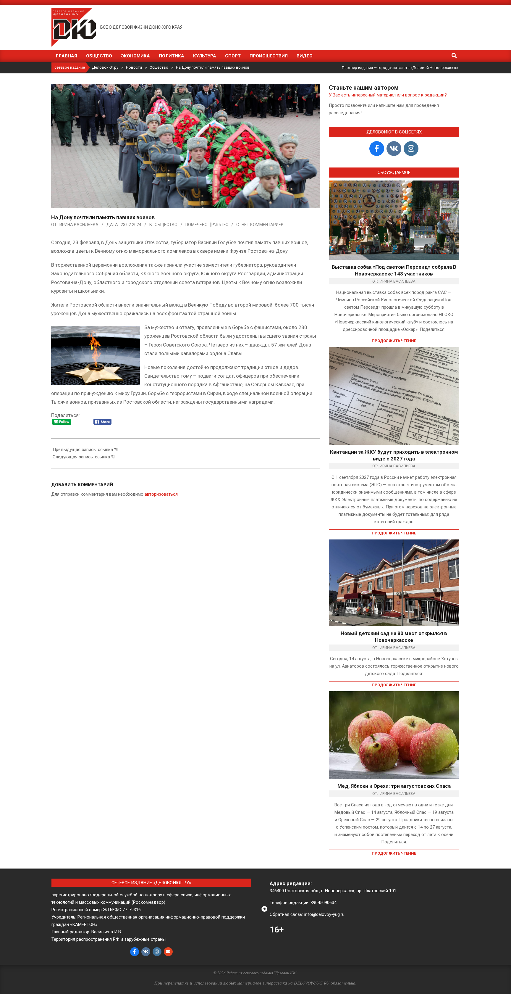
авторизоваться (161, 494)
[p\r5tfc (219, 224)
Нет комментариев (263, 224)
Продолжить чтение (394, 341)
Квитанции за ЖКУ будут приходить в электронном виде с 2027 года (394, 455)
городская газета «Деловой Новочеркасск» (418, 67)
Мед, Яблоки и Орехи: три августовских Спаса (394, 786)
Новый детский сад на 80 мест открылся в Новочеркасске (394, 636)
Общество (166, 224)
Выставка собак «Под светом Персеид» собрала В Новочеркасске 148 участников (394, 270)
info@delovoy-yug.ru (324, 914)
